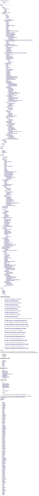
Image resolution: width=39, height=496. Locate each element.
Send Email (2, 398)
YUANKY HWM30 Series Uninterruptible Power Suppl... (16, 324)
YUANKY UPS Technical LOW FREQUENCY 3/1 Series (16, 344)
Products (3, 151)
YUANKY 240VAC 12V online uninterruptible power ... (16, 320)
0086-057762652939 (5, 387)
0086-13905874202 (5, 383)
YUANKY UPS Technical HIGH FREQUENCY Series (15, 340)
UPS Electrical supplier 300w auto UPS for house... (15, 332)
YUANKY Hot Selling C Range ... (11, 316)
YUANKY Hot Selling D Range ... (11, 312)
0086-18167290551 (5, 385)
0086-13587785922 (5, 386)
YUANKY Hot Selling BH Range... (11, 300)
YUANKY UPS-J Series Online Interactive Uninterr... (15, 328)
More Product (4, 152)
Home (3, 150)
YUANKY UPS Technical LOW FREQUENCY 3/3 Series (16, 348)
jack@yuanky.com (6, 0)
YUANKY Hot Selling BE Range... (11, 304)
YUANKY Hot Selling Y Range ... (11, 308)
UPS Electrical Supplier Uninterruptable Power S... (15, 336)
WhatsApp (2, 399)
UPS (3, 153)
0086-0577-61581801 (5, 384)
